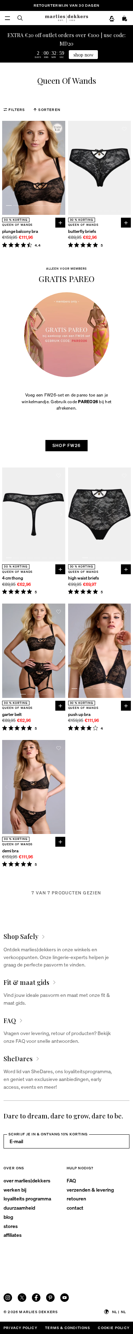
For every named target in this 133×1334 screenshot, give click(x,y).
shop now (83, 55)
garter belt (12, 714)
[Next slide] (61, 168)
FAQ (71, 1180)
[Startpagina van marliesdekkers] (66, 18)
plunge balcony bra (20, 231)
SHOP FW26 (66, 445)
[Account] (111, 19)
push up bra (79, 714)
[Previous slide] (6, 168)
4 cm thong (12, 578)
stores (11, 1226)
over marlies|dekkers (27, 1180)
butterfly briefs (82, 231)
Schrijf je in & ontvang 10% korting (48, 1134)
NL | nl (119, 1312)
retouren (76, 1198)
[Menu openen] (7, 18)
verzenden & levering (90, 1189)
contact (75, 1207)
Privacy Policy (20, 1328)
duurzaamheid (19, 1207)
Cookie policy (113, 1328)
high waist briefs (83, 578)
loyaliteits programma (27, 1198)
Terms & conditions (67, 1328)
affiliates (13, 1235)
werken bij (15, 1189)
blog (8, 1216)
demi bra (10, 851)
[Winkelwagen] (125, 19)
